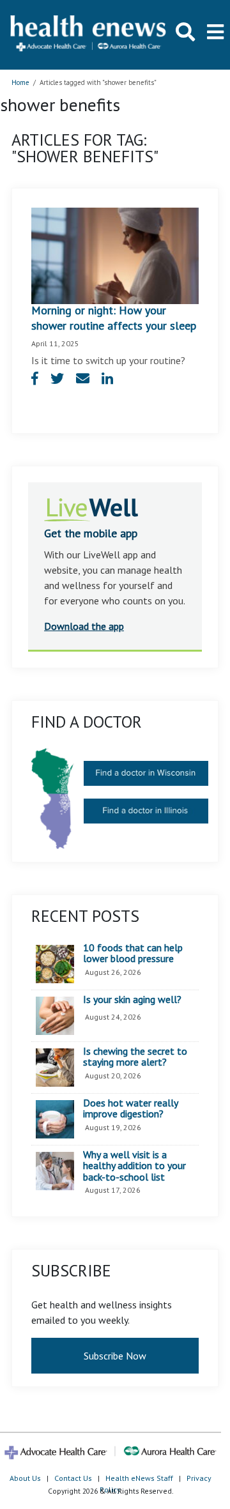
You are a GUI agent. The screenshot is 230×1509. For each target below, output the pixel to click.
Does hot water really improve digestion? (130, 1109)
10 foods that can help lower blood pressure (133, 953)
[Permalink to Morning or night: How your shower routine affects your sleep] (115, 254)
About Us (25, 1478)
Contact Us (73, 1478)
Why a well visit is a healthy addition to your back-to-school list (134, 1166)
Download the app (84, 626)
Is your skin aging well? (132, 1000)
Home (20, 82)
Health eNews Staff (139, 1478)
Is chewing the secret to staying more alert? (135, 1057)
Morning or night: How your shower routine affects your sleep (113, 318)
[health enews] (88, 34)
